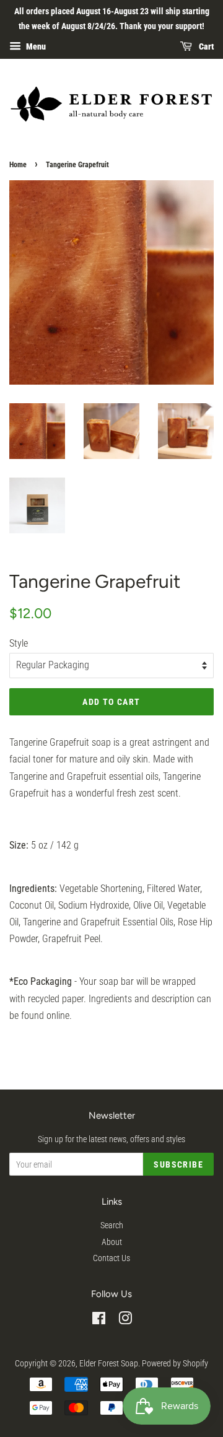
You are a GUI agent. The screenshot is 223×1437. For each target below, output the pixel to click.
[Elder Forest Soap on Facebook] (99, 1321)
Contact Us (111, 1258)
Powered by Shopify (175, 1363)
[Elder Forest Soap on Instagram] (125, 1321)
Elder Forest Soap (108, 1363)
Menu (35, 46)
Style (18, 643)
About (112, 1242)
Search (111, 1225)
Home (18, 164)
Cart (205, 46)
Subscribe (178, 1164)
